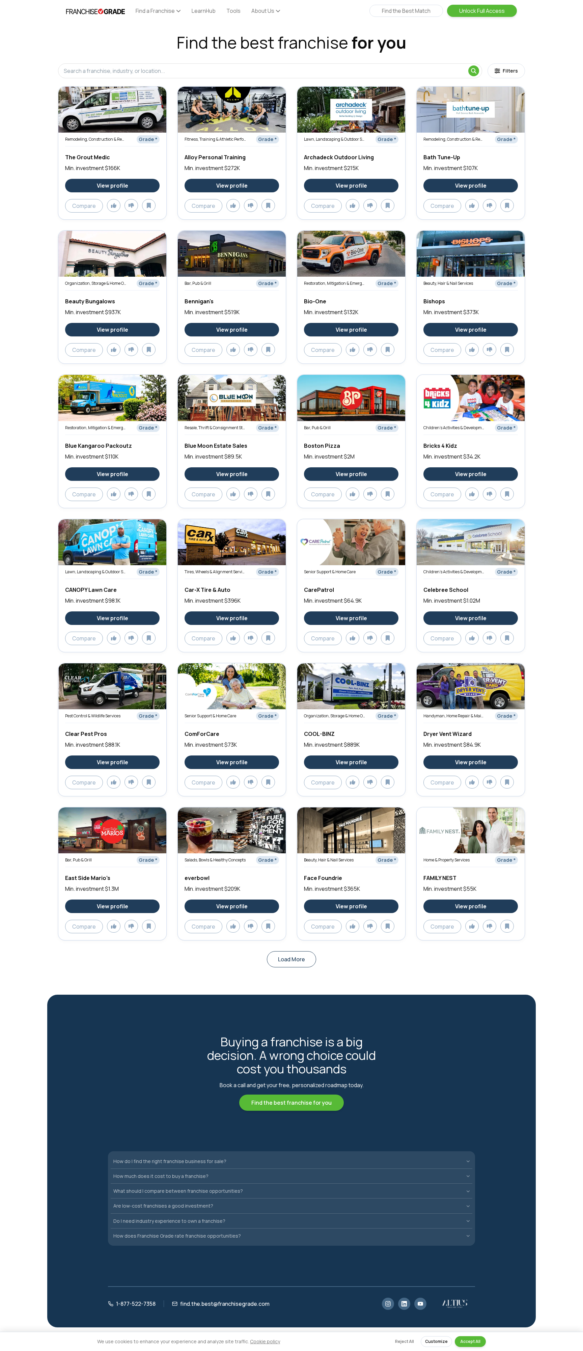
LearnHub (204, 11)
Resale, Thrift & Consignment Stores (215, 428)
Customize (436, 1341)
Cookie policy (265, 1341)
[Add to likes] (113, 205)
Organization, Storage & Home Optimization (96, 283)
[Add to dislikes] (131, 205)
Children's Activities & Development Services (454, 428)
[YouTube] (420, 1304)
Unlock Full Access (482, 11)
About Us (262, 11)
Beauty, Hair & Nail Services (448, 283)
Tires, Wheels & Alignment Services (215, 572)
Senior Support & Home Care (330, 572)
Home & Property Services (446, 860)
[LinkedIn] (404, 1304)
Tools (233, 11)
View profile (112, 185)
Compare (84, 206)
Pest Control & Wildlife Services (92, 716)
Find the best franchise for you (291, 1102)
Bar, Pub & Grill (198, 283)
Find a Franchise (155, 11)
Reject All (404, 1341)
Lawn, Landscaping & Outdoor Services (334, 139)
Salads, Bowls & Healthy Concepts (215, 860)
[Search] (474, 71)
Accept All (470, 1341)
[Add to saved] (149, 205)
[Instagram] (388, 1304)
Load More (291, 959)
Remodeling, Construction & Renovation (96, 139)
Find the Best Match (406, 11)
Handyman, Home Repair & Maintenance (454, 716)
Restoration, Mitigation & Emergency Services (334, 283)
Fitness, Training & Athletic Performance (215, 139)
